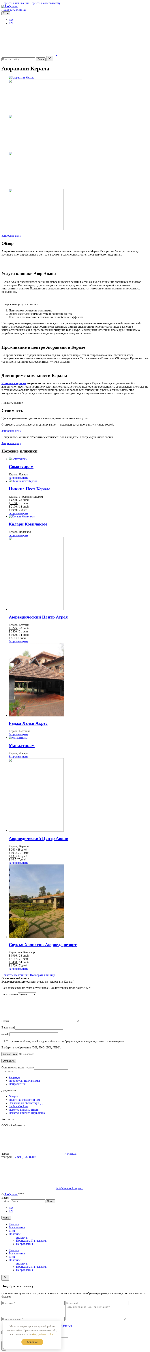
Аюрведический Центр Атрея (38, 617)
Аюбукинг (11, 1194)
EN (11, 23)
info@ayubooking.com (69, 1188)
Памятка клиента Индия (24, 1109)
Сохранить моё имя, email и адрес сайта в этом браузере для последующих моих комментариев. (65, 1041)
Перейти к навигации (15, 3)
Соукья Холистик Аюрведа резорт (43, 944)
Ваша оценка (9, 994)
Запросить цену (11, 235)
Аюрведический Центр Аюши (38, 838)
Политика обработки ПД (24, 1099)
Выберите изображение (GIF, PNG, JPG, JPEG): (31, 1047)
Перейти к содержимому (44, 3)
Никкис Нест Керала (29, 488)
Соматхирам (21, 466)
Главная (14, 1224)
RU (11, 19)
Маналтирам (22, 745)
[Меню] (84, 54)
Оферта (13, 1096)
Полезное (15, 1234)
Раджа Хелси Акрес (28, 723)
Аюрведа (14, 1077)
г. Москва (70, 1153)
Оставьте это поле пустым (17, 1067)
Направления (17, 1083)
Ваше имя (7, 1027)
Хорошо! (32, 1341)
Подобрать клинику (13, 9)
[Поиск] (29, 54)
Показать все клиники (15, 975)
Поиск (41, 59)
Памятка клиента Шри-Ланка (27, 1112)
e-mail (5, 1034)
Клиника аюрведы (13, 383)
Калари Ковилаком (28, 524)
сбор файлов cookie (42, 1334)
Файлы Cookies (18, 1106)
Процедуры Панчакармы (24, 1080)
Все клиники (17, 1227)
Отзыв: (5, 1021)
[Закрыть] (49, 58)
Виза (12, 1230)
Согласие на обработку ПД (25, 1103)
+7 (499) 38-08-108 (24, 1156)
